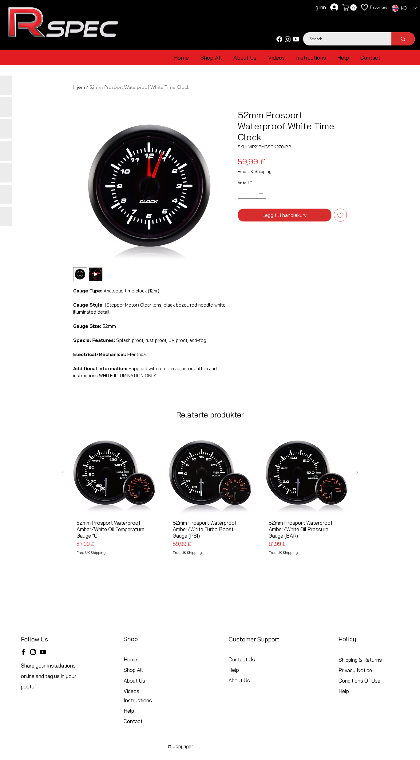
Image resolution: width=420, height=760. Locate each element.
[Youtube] (296, 39)
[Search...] (403, 38)
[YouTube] (43, 652)
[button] (350, 7)
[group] (210, 495)
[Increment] (261, 193)
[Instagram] (287, 39)
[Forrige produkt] (63, 472)
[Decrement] (242, 193)
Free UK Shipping (254, 171)
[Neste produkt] (357, 472)
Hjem (79, 87)
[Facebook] (279, 39)
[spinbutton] (252, 193)
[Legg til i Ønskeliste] (340, 215)
